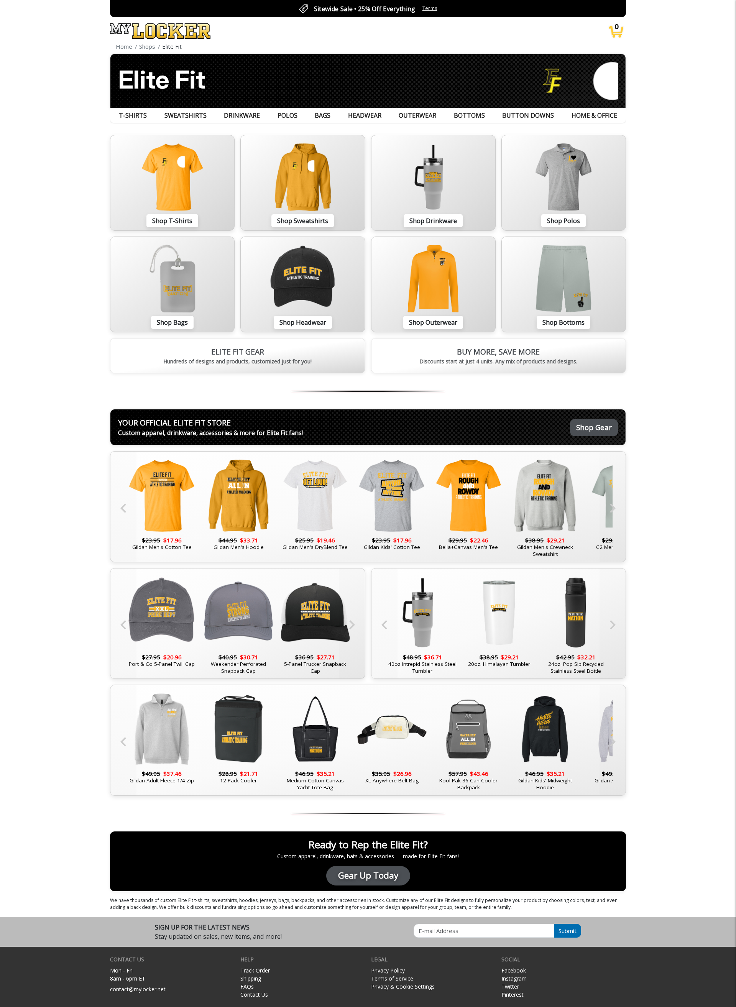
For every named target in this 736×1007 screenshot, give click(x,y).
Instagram (514, 978)
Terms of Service (392, 978)
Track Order (255, 970)
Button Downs (528, 115)
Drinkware (242, 115)
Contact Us (254, 994)
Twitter (510, 986)
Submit (568, 931)
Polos (287, 115)
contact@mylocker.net (138, 989)
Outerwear (417, 115)
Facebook (513, 970)
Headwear (364, 115)
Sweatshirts (185, 115)
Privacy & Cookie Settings (403, 986)
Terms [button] (429, 8)
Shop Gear (594, 427)
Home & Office (594, 115)
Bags (322, 115)
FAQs (247, 986)
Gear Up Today (368, 875)
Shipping (250, 978)
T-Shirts (133, 115)
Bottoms (469, 115)
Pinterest (512, 994)
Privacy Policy (388, 970)
